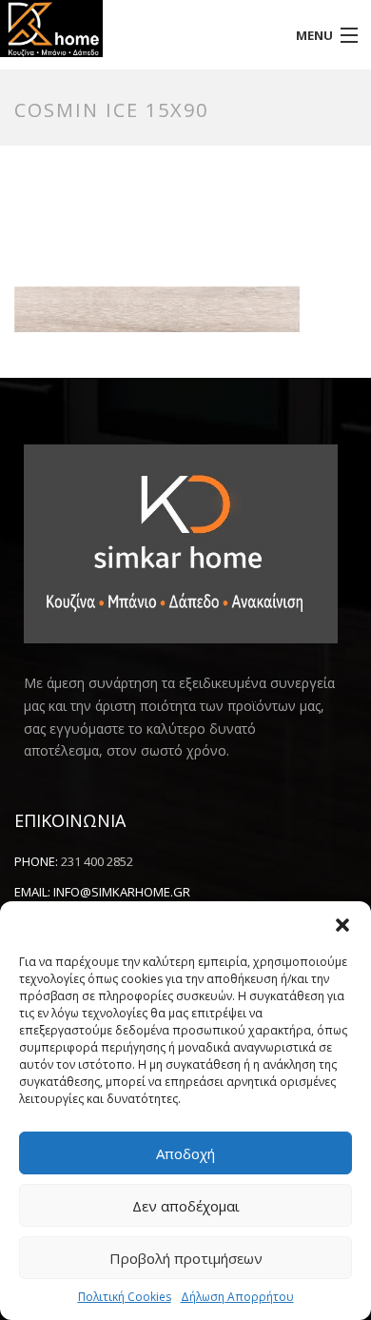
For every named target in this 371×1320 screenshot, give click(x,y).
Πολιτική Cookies (124, 1297)
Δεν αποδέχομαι (186, 1205)
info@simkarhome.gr (121, 891)
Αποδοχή (185, 1153)
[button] (342, 925)
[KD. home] (139, 28)
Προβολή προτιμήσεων (186, 1258)
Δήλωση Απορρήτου (237, 1297)
